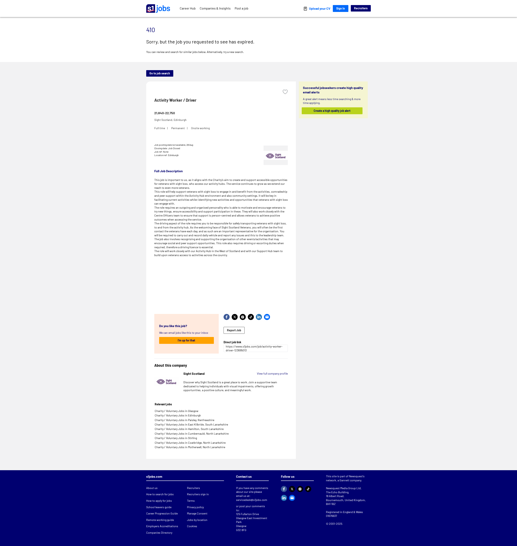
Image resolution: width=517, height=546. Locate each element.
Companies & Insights (215, 8)
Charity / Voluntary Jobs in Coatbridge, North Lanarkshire (190, 442)
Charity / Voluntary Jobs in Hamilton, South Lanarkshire (189, 429)
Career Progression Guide (162, 513)
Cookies (192, 526)
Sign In (340, 8)
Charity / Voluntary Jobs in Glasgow (176, 411)
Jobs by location (197, 520)
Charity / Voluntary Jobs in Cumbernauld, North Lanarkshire (192, 433)
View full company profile (272, 373)
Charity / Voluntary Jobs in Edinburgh (178, 415)
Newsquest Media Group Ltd (343, 488)
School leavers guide (158, 507)
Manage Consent (197, 513)
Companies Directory (159, 532)
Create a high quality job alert (332, 110)
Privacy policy (195, 507)
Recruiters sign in (198, 494)
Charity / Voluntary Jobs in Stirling (176, 438)
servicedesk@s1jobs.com (251, 500)
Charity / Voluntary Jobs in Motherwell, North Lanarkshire (190, 447)
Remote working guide (160, 520)
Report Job (234, 330)
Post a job (241, 8)
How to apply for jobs (159, 500)
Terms (191, 500)
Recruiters (361, 8)
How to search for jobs (160, 494)
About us (152, 488)
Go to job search (159, 73)
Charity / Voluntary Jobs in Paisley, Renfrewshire (184, 420)
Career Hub (188, 8)
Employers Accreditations (162, 526)
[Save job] (285, 92)
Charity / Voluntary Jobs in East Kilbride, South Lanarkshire (191, 424)
